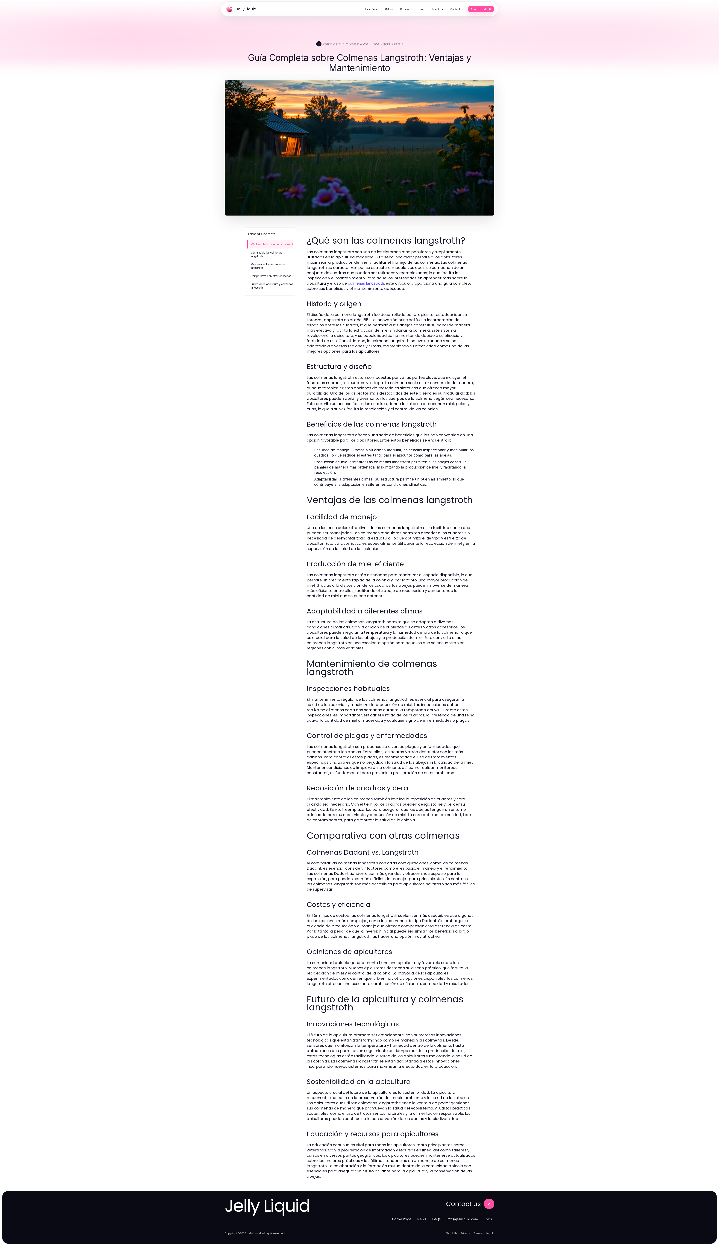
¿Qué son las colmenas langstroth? (272, 244)
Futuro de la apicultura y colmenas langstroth (272, 285)
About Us (451, 1233)
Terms (478, 1233)
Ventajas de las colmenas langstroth (266, 254)
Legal (489, 1233)
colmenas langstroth (366, 283)
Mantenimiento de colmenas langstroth (268, 266)
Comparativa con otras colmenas (271, 276)
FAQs (436, 1219)
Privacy (465, 1233)
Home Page (401, 1219)
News (421, 1219)
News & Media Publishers (388, 43)
